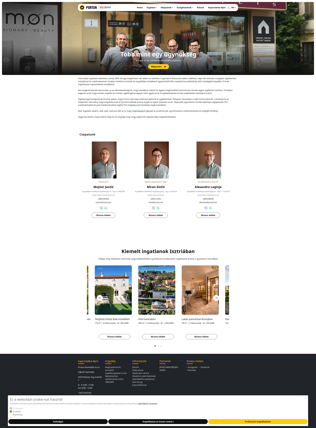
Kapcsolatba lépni (217, 7)
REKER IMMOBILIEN (168, 367)
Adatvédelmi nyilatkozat (143, 379)
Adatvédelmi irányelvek (147, 403)
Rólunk (200, 7)
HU (232, 7)
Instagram (193, 367)
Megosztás (156, 66)
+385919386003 (208, 198)
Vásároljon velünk (140, 373)
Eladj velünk (137, 370)
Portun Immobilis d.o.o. (89, 367)
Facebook (205, 367)
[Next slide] (216, 298)
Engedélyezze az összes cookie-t (158, 421)
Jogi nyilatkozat (139, 385)
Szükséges (18, 408)
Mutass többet (103, 215)
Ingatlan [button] (151, 7)
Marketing (18, 414)
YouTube (192, 370)
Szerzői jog (137, 382)
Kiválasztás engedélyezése (258, 421)
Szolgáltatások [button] (184, 7)
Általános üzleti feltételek (144, 376)
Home (140, 7)
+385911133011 (155, 198)
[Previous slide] (100, 298)
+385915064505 (103, 198)
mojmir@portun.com (103, 202)
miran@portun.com (155, 202)
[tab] (155, 346)
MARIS (162, 370)
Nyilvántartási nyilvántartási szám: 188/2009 (114, 379)
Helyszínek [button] (166, 7)
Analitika (17, 411)
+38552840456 (84, 393)
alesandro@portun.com (208, 202)
